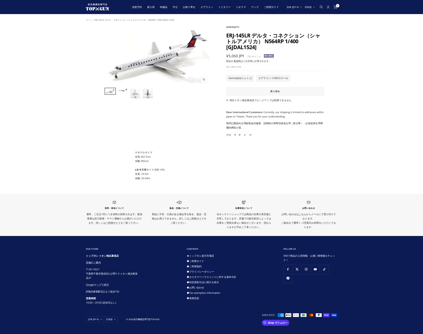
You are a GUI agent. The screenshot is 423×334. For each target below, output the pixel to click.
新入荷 (151, 7)
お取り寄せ (189, 7)
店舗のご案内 (93, 262)
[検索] (321, 6)
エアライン (207, 7)
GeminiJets (232, 27)
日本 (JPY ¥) (293, 7)
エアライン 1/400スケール (273, 78)
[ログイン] (328, 7)
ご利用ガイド (271, 7)
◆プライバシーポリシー (200, 271)
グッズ (255, 7)
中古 (175, 7)
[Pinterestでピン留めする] (239, 135)
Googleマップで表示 (97, 284)
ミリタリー (224, 7)
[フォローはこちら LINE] (287, 278)
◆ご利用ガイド (195, 261)
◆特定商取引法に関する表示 (203, 282)
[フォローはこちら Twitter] (297, 269)
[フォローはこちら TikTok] (324, 269)
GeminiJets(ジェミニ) (240, 78)
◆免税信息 (193, 298)
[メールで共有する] (250, 135)
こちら (302, 214)
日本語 (308, 7)
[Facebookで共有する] (235, 135)
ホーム (89, 19)
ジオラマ (241, 7)
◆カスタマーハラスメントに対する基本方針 (211, 277)
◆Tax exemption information (203, 292)
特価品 (163, 7)
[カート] (335, 7)
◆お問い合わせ (195, 287)
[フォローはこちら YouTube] (315, 269)
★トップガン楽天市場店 (200, 255)
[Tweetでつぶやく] (244, 135)
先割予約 (137, 7)
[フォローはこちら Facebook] (287, 269)
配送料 (237, 61)
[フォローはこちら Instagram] (306, 269)
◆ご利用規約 (194, 266)
